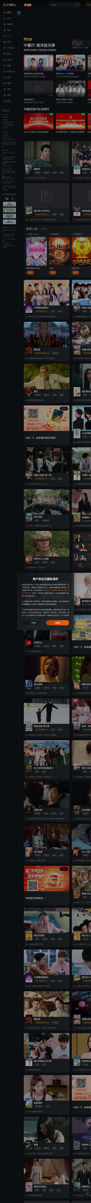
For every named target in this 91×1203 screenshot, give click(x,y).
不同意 (33, 623)
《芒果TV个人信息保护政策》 (51, 590)
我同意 (57, 623)
